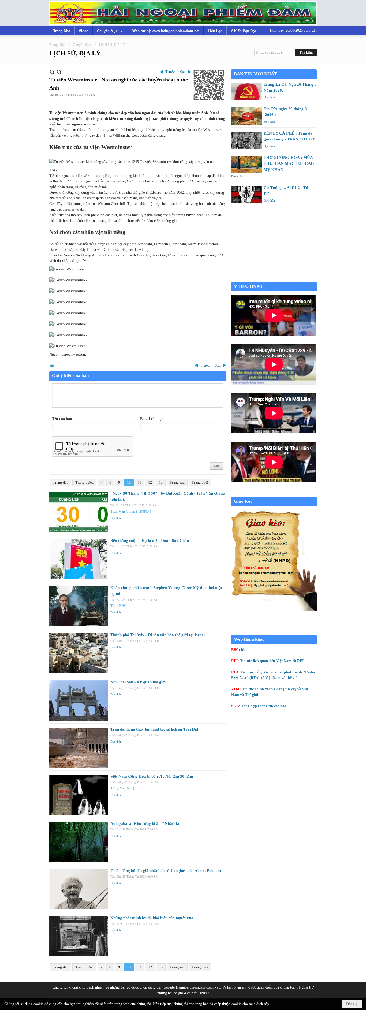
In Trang (52, 365)
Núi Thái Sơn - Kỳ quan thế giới (138, 682)
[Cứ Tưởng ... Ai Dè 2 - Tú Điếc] (246, 194)
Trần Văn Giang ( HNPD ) (130, 511)
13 (161, 482)
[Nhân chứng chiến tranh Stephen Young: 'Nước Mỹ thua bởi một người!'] (78, 606)
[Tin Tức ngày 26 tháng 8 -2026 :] (246, 116)
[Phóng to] (59, 72)
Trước (170, 72)
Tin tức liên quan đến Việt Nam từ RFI (272, 661)
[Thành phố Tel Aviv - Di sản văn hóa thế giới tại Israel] (78, 653)
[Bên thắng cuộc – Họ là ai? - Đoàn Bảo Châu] (78, 559)
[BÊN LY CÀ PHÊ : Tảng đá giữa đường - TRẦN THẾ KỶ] (246, 140)
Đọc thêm (116, 518)
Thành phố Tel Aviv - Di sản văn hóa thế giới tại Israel (157, 635)
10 (129, 482)
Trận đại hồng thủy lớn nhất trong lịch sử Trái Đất (154, 729)
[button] (110, 30)
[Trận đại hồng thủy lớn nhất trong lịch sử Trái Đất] (78, 748)
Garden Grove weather (274, 279)
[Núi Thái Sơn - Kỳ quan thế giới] (78, 700)
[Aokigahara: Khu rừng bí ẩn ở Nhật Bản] (78, 842)
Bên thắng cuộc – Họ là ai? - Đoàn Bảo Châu (149, 540)
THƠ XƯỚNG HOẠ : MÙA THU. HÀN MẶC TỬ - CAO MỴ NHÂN (289, 163)
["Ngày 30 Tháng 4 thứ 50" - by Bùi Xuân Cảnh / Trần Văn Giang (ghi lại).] (78, 512)
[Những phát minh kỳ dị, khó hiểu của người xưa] (78, 936)
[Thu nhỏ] (52, 72)
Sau (183, 72)
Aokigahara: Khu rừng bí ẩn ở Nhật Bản (145, 823)
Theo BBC (118, 606)
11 (139, 482)
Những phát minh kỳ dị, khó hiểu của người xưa (151, 918)
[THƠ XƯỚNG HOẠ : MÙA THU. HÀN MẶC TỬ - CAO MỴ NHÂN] (246, 164)
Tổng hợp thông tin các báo (263, 706)
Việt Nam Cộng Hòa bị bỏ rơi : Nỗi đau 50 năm (151, 776)
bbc (244, 650)
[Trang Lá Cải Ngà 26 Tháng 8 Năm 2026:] (246, 91)
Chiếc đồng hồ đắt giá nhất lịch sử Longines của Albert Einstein (165, 871)
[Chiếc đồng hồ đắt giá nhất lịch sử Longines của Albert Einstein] (78, 889)
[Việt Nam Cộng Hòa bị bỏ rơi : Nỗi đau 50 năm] (78, 795)
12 (150, 482)
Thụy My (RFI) (122, 788)
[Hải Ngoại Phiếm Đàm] (183, 13)
